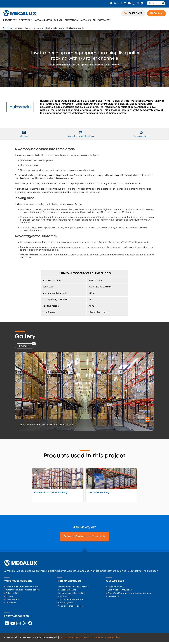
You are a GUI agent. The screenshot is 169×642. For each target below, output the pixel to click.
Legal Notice (66, 637)
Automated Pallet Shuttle (70, 599)
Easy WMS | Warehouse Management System (129, 593)
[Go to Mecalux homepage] (4, 28)
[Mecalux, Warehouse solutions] (19, 16)
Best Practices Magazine (120, 590)
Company (103, 20)
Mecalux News (43, 20)
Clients (58, 20)
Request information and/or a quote (84, 536)
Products (9, 20)
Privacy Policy (83, 637)
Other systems (13, 599)
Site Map (98, 637)
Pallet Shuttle (64, 596)
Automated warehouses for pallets (22, 590)
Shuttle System (65, 603)
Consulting (11, 603)
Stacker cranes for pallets (70, 606)
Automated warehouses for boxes (22, 587)
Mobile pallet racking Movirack (73, 587)
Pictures (26, 345)
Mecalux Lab (88, 20)
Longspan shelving (67, 590)
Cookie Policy (112, 637)
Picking (9, 596)
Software (25, 20)
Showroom (71, 20)
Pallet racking (12, 593)
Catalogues (113, 596)
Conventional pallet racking (50, 493)
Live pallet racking (98, 493)
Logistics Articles (116, 587)
